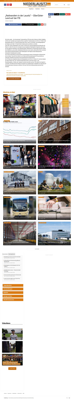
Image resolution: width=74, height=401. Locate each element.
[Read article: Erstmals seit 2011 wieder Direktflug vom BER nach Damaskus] (54, 233)
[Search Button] (64, 4)
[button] (12, 334)
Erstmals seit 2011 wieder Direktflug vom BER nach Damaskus (53, 242)
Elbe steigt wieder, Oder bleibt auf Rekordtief (14, 140)
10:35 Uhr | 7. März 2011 (9, 20)
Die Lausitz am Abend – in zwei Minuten (15, 72)
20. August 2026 (42, 167)
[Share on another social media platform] (45, 24)
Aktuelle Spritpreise (8, 299)
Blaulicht (5, 292)
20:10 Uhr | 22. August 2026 (10, 262)
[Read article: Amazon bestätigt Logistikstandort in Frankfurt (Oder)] (19, 233)
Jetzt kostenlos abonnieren (14, 78)
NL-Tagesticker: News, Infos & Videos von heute (15, 115)
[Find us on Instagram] (8, 5)
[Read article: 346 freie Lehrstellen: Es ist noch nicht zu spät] (54, 208)
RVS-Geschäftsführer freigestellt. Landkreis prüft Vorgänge (17, 216)
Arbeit (40, 120)
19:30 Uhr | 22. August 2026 (10, 267)
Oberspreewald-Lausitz (9, 171)
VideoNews (37, 8)
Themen (42, 8)
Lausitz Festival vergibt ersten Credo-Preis (12, 278)
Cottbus (40, 171)
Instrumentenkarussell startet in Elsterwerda (12, 274)
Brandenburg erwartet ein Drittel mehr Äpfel (12, 256)
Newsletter (9, 70)
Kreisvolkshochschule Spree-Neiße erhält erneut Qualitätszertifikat (19, 166)
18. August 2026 (42, 218)
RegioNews (31, 8)
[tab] (5, 254)
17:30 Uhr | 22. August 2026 (10, 276)
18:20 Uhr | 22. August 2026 (10, 272)
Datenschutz (18, 0)
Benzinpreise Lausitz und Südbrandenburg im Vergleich (51, 115)
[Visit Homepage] (37, 5)
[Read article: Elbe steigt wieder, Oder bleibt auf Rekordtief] (19, 131)
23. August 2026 (8, 116)
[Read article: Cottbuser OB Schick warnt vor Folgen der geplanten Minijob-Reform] (54, 131)
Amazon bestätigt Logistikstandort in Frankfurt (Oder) (16, 242)
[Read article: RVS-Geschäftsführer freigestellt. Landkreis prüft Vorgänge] (19, 208)
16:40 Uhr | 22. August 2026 (10, 279)
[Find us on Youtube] (11, 5)
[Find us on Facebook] (5, 5)
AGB (21, 0)
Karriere (5, 0)
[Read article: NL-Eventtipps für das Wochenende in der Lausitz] (54, 157)
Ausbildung (41, 197)
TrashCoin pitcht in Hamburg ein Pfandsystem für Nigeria (51, 191)
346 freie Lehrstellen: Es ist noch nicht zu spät (49, 216)
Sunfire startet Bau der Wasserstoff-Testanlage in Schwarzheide (19, 191)
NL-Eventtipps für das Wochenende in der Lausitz (50, 166)
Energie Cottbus (7, 296)
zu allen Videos (12, 368)
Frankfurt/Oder (7, 222)
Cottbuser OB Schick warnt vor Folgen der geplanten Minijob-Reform (54, 140)
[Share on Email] (42, 24)
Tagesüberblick (7, 285)
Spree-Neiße (6, 146)
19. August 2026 (42, 193)
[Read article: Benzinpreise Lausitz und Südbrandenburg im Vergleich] (54, 106)
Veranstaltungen (7, 289)
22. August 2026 (42, 116)
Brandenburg (6, 95)
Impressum (9, 0)
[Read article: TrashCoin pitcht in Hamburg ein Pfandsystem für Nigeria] (54, 182)
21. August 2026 (42, 142)
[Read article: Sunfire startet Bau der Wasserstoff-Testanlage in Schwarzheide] (19, 182)
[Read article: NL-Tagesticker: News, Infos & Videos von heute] (19, 106)
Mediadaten (13, 0)
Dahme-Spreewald (7, 197)
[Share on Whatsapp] (39, 24)
